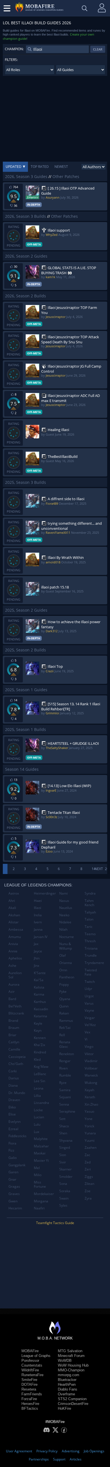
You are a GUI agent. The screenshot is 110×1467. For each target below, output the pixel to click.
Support (59, 1459)
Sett (62, 1118)
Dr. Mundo (16, 1092)
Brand (13, 1020)
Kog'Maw (41, 1066)
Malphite (41, 1138)
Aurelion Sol (15, 975)
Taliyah (90, 912)
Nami (63, 893)
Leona (38, 1088)
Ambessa (15, 929)
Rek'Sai (65, 1027)
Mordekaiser (44, 1193)
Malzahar (41, 1146)
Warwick (91, 1075)
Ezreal (13, 1128)
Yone (89, 1118)
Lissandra (41, 1102)
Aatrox (13, 893)
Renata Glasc (64, 1044)
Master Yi (41, 1160)
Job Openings (94, 1451)
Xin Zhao (91, 1104)
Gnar (12, 1179)
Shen (63, 1133)
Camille (14, 1049)
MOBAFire (30, 1351)
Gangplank (16, 1165)
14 (94, 868)
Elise (12, 1114)
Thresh (90, 941)
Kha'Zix (39, 1044)
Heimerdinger (44, 893)
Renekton (66, 1053)
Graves (14, 1193)
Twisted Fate (91, 972)
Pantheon (66, 977)
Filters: (11, 59)
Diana (13, 1085)
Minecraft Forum (71, 1356)
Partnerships (39, 1459)
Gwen (12, 1201)
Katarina (40, 1016)
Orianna (65, 962)
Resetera (28, 1389)
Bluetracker (67, 1380)
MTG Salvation (70, 1351)
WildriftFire (30, 1370)
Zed (88, 1162)
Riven (63, 1068)
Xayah (89, 1090)
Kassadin (41, 1009)
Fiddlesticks (17, 1136)
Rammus (66, 1020)
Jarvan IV (40, 936)
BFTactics (29, 1408)
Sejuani (65, 1097)
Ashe (12, 965)
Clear (97, 49)
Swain (64, 1198)
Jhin (36, 958)
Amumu (14, 936)
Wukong (91, 1082)
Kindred (40, 1052)
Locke (38, 1110)
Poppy (64, 984)
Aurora (13, 984)
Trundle (91, 955)
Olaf (62, 955)
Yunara (90, 1133)
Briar (12, 1035)
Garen (13, 1172)
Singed (64, 1147)
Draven (14, 1099)
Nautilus (65, 907)
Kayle (38, 1023)
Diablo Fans (67, 1389)
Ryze (63, 1082)
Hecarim (15, 1208)
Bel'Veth (14, 1006)
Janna (38, 929)
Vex (87, 1032)
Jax (36, 943)
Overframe (66, 1394)
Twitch (90, 981)
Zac (87, 1154)
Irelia (38, 915)
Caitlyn (13, 1042)
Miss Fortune (40, 1184)
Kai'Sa (38, 980)
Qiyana (64, 998)
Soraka (64, 1191)
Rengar (65, 1060)
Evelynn (14, 1121)
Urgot (89, 996)
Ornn (63, 970)
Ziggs (89, 1176)
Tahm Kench (89, 903)
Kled (37, 1059)
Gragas (14, 1186)
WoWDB (65, 1360)
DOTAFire (29, 1384)
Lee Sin (39, 1081)
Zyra (88, 1198)
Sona (63, 1183)
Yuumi (89, 1140)
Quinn (64, 1006)
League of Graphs (35, 1356)
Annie (12, 951)
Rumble (65, 1075)
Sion (62, 1154)
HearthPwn (67, 1384)
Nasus (64, 900)
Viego (89, 1046)
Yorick (89, 1126)
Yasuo (89, 1111)
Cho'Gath (15, 1063)
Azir (11, 991)
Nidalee (65, 922)
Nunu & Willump (65, 946)
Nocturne (66, 936)
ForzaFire (29, 1399)
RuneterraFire (32, 1375)
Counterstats (31, 1365)
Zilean (89, 1183)
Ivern (38, 922)
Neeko (64, 915)
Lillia (37, 1095)
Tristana (91, 948)
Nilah (63, 929)
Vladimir (91, 1060)
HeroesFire (30, 1404)
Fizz (11, 1150)
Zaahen (90, 1147)
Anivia (13, 943)
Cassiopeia (17, 1056)
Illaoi (37, 907)
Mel (37, 1167)
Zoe (88, 1191)
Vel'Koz (90, 1024)
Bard (12, 998)
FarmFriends (31, 1394)
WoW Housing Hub (73, 1365)
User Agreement (19, 1451)
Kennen (40, 1037)
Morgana (41, 1201)
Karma (39, 994)
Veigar (90, 1017)
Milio (37, 1174)
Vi (86, 1039)
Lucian (39, 1117)
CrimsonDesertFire (73, 1404)
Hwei (38, 900)
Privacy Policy (47, 1451)
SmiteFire (29, 1380)
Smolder (65, 1176)
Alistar (13, 922)
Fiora (12, 1143)
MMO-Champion (71, 1370)
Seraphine (67, 1111)
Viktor (89, 1053)
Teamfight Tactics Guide (55, 1222)
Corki (12, 1071)
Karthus (40, 1001)
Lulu (37, 1124)
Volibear (91, 1068)
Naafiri (39, 1208)
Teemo (90, 934)
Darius (13, 1078)
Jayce (38, 951)
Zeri (88, 1169)
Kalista (39, 987)
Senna (64, 1104)
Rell (62, 1035)
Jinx (36, 965)
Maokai (39, 1153)
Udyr (88, 988)
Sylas (63, 1205)
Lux (36, 1131)
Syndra (90, 893)
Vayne (89, 1010)
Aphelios (15, 958)
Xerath (90, 1097)
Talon (89, 919)
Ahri (11, 900)
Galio (12, 1157)
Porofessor (30, 1360)
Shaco (64, 1126)
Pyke (63, 991)
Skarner (65, 1169)
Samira (65, 1090)
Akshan (14, 915)
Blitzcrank (16, 1013)
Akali (12, 907)
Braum (13, 1027)
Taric (89, 926)
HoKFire (64, 1408)
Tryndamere (94, 962)
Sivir (62, 1162)
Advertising (71, 1451)
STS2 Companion (72, 1399)
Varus (89, 1003)
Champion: (14, 49)
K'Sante (40, 972)
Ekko (12, 1107)
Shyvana (65, 1140)
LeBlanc (40, 1073)
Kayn (37, 1030)
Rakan (64, 1013)
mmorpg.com (68, 1375)
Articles (76, 1459)
